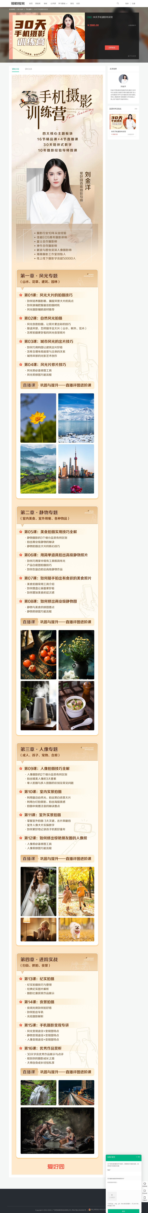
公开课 (53, 3)
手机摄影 (29, 9)
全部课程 (12, 9)
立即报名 (111, 48)
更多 (136, 109)
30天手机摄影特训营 (118, 131)
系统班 (37, 3)
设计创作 (20, 9)
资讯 (72, 3)
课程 (45, 3)
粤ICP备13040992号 (79, 1210)
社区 (78, 3)
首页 (31, 3)
